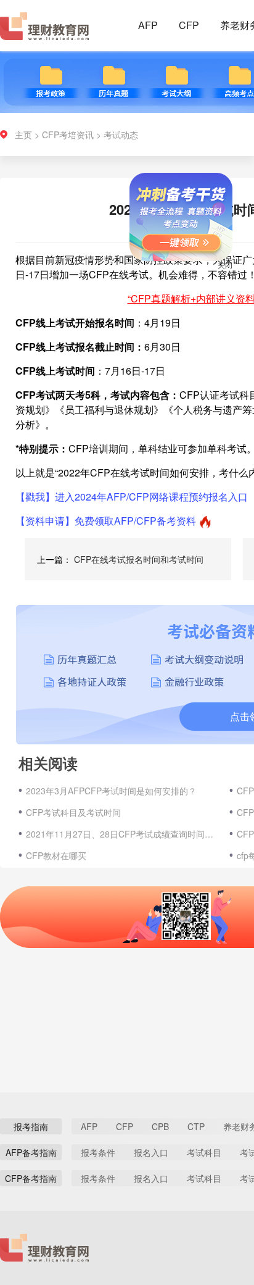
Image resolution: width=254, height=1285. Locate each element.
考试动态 (121, 134)
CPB (160, 1126)
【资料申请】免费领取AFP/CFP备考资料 (105, 521)
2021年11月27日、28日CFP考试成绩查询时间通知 (121, 834)
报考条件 (98, 1152)
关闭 (217, 272)
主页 (23, 134)
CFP (189, 25)
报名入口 (151, 1152)
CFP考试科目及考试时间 (73, 812)
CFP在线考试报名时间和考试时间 (138, 559)
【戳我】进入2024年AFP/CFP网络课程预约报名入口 (131, 496)
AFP (148, 25)
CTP (196, 1126)
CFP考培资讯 (68, 134)
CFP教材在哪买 (56, 855)
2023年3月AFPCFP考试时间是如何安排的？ (111, 790)
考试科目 (204, 1152)
